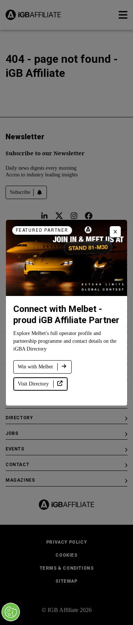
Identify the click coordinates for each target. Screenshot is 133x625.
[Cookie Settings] (10, 612)
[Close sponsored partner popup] (115, 232)
